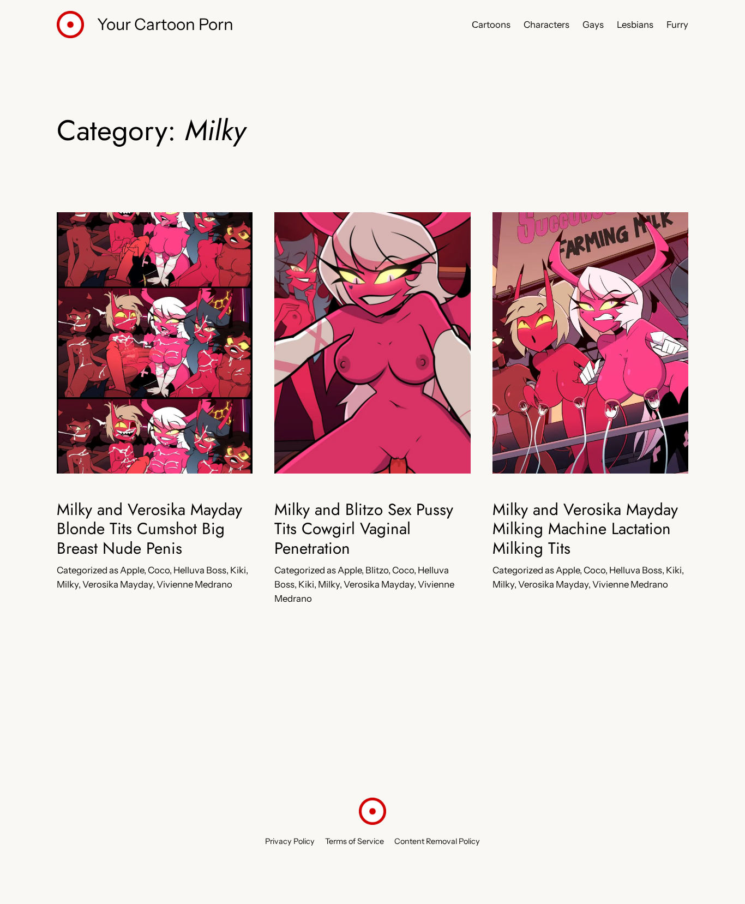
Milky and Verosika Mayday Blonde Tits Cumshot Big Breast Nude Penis (149, 529)
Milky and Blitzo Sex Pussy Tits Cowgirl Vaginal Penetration (363, 529)
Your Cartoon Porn (165, 24)
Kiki (238, 570)
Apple (132, 570)
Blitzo (376, 570)
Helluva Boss (199, 570)
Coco (159, 570)
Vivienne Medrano (194, 584)
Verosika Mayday (117, 584)
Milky (68, 584)
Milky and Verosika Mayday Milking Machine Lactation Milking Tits (585, 529)
